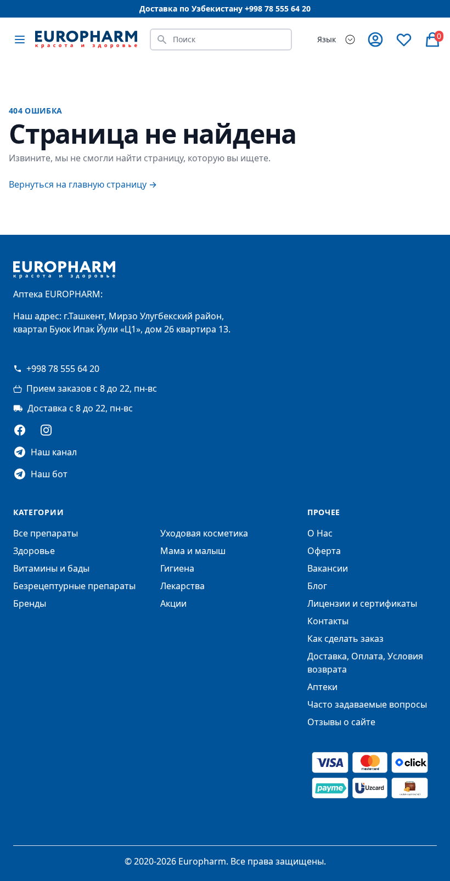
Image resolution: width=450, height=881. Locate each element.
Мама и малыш (193, 551)
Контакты (327, 621)
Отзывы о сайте (341, 722)
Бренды (29, 603)
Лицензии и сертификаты (362, 603)
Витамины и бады (51, 568)
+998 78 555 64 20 (62, 369)
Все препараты (45, 533)
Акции (173, 603)
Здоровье (34, 551)
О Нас (320, 533)
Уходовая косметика (204, 533)
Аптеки (322, 687)
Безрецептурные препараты (74, 586)
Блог (317, 586)
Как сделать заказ (345, 638)
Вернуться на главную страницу (83, 184)
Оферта (324, 551)
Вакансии (327, 568)
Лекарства (182, 586)
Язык (326, 39)
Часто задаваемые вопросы (367, 704)
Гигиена (177, 568)
